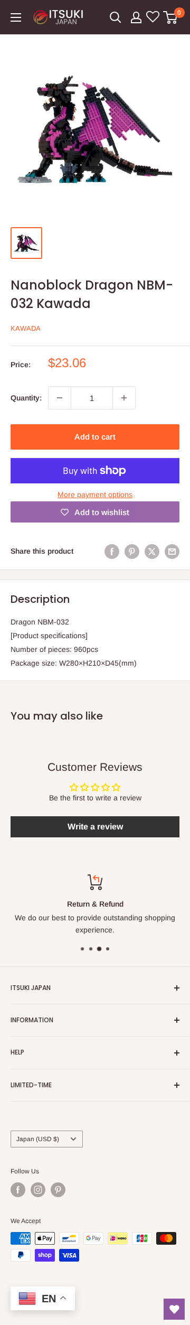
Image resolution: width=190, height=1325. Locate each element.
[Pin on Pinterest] (132, 551)
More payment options (95, 494)
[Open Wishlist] (174, 1309)
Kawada (26, 328)
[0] (170, 17)
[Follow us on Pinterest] (58, 1189)
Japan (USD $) (37, 1139)
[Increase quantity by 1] (124, 398)
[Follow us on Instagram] (38, 1189)
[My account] (136, 17)
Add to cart (95, 436)
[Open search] (115, 17)
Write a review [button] (95, 826)
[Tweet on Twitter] (152, 551)
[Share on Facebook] (111, 551)
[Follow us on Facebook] (18, 1189)
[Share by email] (172, 551)
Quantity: (26, 398)
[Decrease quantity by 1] (60, 398)
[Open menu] (16, 17)
